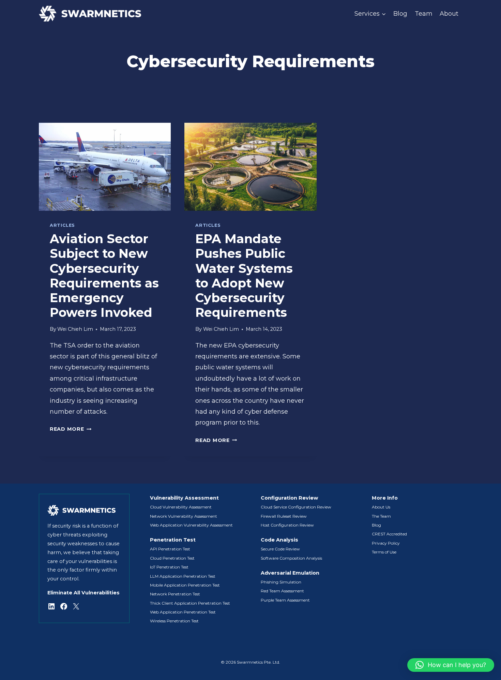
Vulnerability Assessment (184, 498)
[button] (450, 665)
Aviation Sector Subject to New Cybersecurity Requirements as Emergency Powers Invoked (104, 275)
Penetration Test (173, 540)
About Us (381, 506)
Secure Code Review (280, 548)
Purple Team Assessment (285, 600)
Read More (70, 429)
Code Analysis (279, 540)
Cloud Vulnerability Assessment (181, 506)
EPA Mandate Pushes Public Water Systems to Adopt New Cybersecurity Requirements (244, 275)
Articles (62, 225)
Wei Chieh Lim (75, 329)
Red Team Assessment (282, 590)
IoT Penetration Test (169, 567)
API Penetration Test (170, 548)
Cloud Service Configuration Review (296, 506)
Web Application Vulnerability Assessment (191, 525)
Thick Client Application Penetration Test (190, 603)
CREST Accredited (389, 533)
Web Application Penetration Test (183, 612)
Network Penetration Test (175, 593)
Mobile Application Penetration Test (185, 585)
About (449, 13)
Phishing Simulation (281, 582)
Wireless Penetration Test (174, 620)
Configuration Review (289, 498)
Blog (400, 13)
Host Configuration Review (287, 525)
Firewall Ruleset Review (284, 516)
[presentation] (105, 167)
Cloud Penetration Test (172, 558)
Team (423, 13)
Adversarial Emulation (290, 573)
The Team (381, 516)
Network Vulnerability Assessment (183, 516)
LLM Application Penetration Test (182, 576)
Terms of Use (384, 552)
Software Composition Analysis (291, 558)
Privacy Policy (386, 543)
